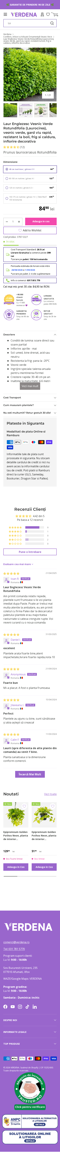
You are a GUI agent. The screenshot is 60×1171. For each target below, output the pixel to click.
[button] (11, 147)
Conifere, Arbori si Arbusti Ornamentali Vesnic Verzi (27, 37)
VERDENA (15, 1067)
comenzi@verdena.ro (16, 942)
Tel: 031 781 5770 (14, 949)
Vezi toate (50, 794)
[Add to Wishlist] (24, 806)
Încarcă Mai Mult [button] (30, 774)
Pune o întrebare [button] (30, 552)
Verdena (7, 34)
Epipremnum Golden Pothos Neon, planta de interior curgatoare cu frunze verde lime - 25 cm (44, 835)
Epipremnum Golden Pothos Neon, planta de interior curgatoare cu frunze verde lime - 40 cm (15, 835)
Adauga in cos (41, 221)
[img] (11, 573)
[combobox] (30, 23)
